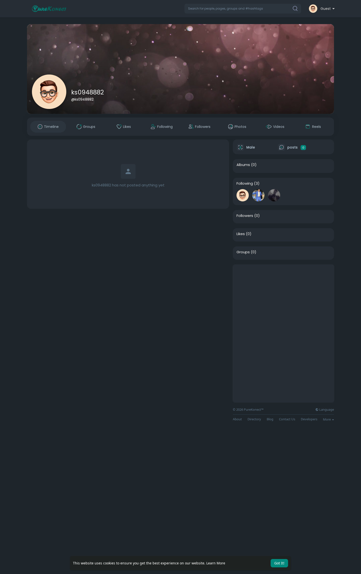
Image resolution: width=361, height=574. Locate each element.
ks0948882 (87, 92)
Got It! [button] (279, 563)
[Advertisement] (283, 299)
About (237, 419)
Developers (309, 419)
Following (244, 183)
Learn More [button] (215, 563)
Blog (270, 419)
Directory (254, 419)
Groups (243, 252)
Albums (243, 165)
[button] (242, 9)
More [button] (327, 419)
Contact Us (287, 419)
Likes (240, 234)
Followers (244, 216)
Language (326, 409)
